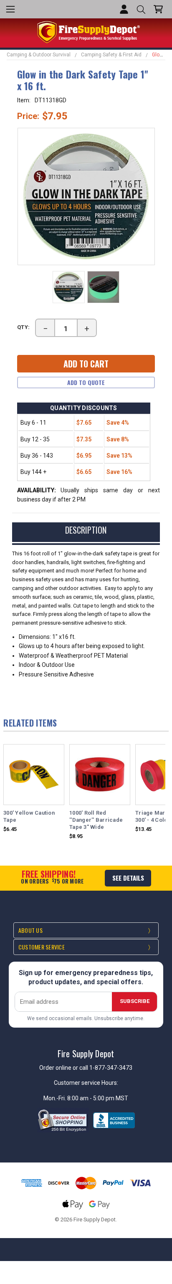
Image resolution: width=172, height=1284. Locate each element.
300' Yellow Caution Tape (29, 816)
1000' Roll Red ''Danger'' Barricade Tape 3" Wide (96, 820)
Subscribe (134, 1001)
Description (85, 530)
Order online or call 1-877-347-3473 (85, 1067)
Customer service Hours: (86, 1082)
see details (128, 877)
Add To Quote (86, 382)
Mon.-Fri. (55, 1098)
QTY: (23, 327)
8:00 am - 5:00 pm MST (97, 1098)
